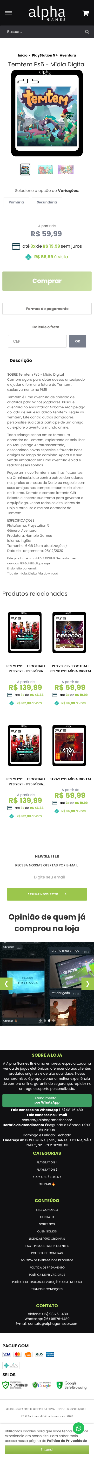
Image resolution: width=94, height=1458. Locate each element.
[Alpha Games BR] (47, 13)
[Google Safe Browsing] (41, 1384)
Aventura (68, 55)
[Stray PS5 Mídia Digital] (69, 768)
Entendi (47, 1449)
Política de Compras (47, 1253)
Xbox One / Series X (47, 1177)
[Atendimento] (78, 1428)
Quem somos (47, 1232)
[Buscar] (87, 31)
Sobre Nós (47, 1224)
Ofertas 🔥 (47, 1184)
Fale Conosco (47, 1210)
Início (22, 55)
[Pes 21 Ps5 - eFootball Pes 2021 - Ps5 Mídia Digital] (24, 657)
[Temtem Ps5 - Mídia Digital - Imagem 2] (45, 169)
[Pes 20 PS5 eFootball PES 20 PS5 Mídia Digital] (69, 657)
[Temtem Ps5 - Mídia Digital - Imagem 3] (66, 169)
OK (77, 341)
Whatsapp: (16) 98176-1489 (47, 1318)
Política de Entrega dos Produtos (47, 1260)
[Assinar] (47, 894)
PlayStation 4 (47, 1163)
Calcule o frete (45, 327)
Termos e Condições (47, 1289)
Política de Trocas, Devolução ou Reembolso (47, 1282)
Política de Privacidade (47, 1275)
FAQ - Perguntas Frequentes (46, 1246)
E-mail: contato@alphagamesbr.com (46, 1323)
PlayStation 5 (43, 55)
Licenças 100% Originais (47, 1239)
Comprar (46, 281)
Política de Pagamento (47, 1268)
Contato (47, 1217)
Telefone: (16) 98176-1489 (47, 1314)
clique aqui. (42, 564)
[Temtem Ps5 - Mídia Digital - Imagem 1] (25, 169)
